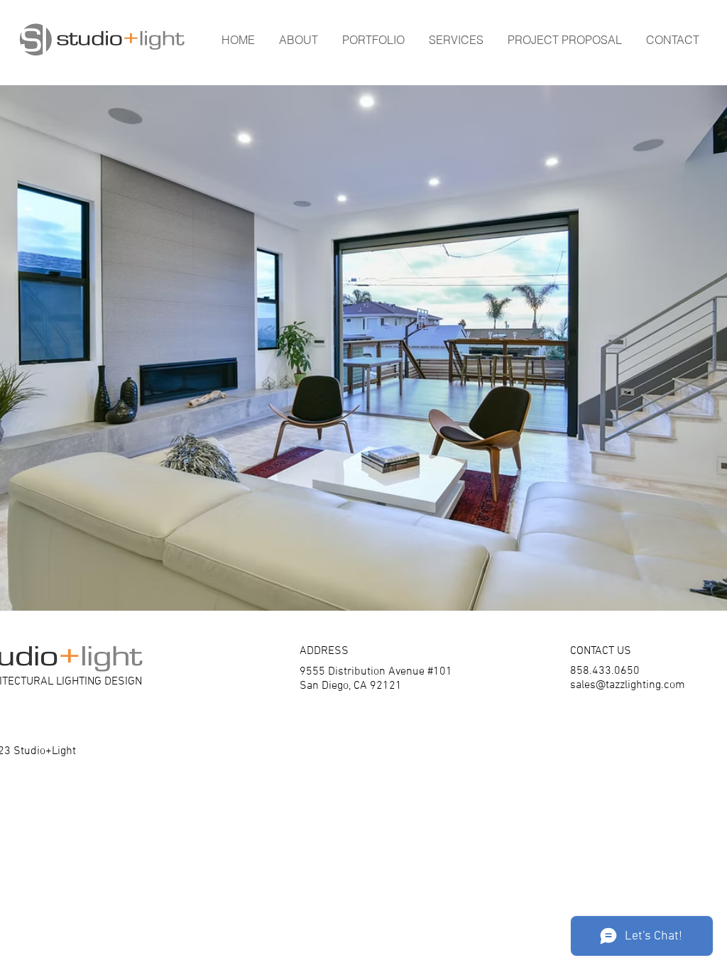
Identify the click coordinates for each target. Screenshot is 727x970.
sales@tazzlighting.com (627, 685)
